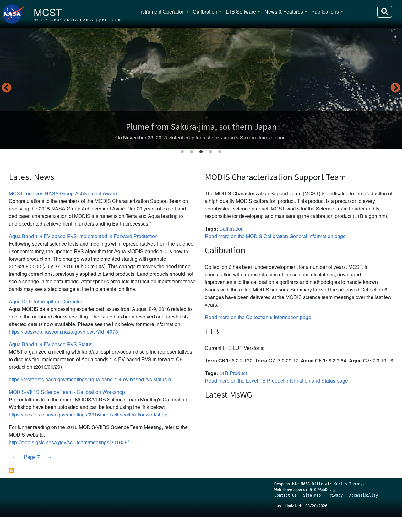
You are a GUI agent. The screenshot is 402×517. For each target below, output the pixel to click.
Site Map (312, 495)
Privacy (335, 495)
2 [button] (191, 152)
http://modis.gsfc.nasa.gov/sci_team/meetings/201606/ (69, 442)
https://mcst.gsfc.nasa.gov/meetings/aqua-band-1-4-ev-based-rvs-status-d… (92, 379)
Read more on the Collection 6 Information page (258, 317)
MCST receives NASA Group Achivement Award (63, 193)
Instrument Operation (161, 11)
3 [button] (201, 152)
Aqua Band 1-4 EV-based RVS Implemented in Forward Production (83, 236)
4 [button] (210, 152)
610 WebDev (321, 489)
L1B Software (241, 11)
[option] (201, 88)
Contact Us (285, 495)
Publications (325, 11)
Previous (6, 88)
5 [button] (220, 152)
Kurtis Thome (347, 484)
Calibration (205, 11)
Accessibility (363, 495)
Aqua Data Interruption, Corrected (46, 301)
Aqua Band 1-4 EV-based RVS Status (50, 344)
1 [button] (182, 152)
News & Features (283, 11)
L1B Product (233, 373)
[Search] (384, 12)
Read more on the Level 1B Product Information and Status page (276, 380)
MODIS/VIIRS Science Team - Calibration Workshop (67, 391)
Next (395, 88)
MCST (48, 11)
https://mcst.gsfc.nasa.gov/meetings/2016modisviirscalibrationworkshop (88, 414)
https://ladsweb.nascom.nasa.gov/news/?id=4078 (63, 331)
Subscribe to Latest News (11, 470)
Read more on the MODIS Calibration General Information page (275, 236)
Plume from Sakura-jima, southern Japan (201, 126)
